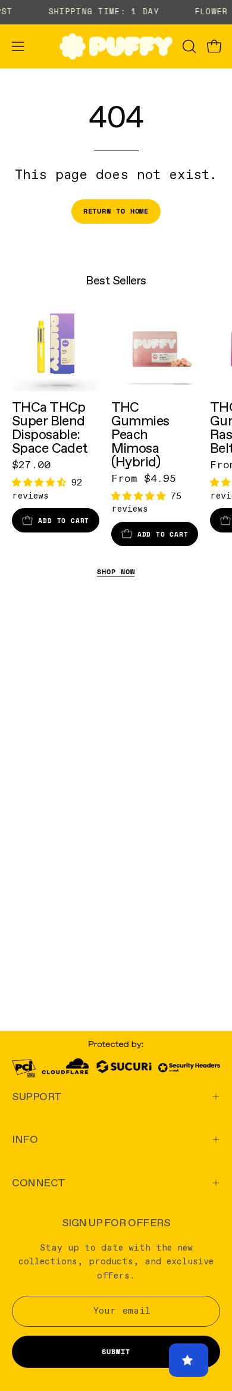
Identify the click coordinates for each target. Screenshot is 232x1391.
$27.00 (31, 465)
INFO (24, 1139)
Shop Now (115, 571)
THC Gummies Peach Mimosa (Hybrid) (140, 434)
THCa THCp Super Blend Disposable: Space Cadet (50, 427)
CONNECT (38, 1182)
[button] (188, 46)
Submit (116, 1351)
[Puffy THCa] (116, 46)
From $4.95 (143, 479)
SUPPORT (37, 1096)
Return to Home (116, 211)
